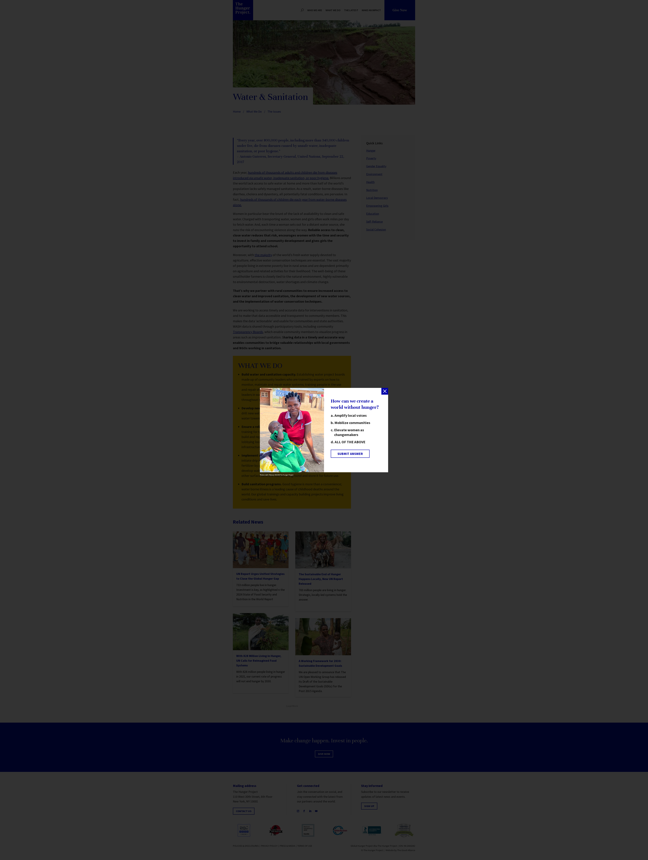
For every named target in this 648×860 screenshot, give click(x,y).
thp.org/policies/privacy (289, 447)
